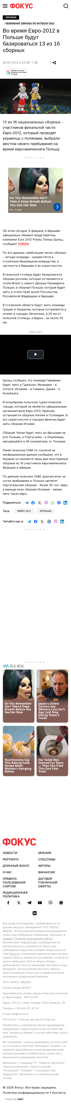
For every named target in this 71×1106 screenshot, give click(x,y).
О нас (7, 872)
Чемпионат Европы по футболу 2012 (29, 23)
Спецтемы (46, 859)
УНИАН (23, 244)
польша (46, 511)
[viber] (50, 902)
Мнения (44, 853)
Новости (10, 853)
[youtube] (40, 902)
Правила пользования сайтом (14, 882)
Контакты (59, 1092)
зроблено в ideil (14, 1099)
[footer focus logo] (19, 842)
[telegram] (29, 902)
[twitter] (18, 902)
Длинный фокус (16, 865)
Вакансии (46, 872)
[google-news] (61, 902)
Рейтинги (11, 859)
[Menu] (5, 6)
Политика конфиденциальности (26, 1092)
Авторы (44, 865)
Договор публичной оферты (47, 882)
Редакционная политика (15, 894)
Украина (10, 17)
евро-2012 (25, 511)
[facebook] (8, 902)
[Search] (66, 6)
